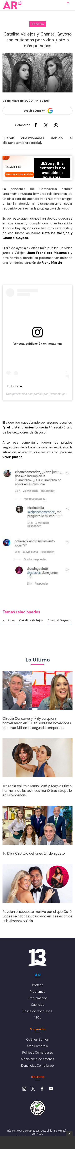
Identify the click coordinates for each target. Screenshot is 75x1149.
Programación (38, 998)
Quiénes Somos (37, 1039)
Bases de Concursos (37, 1011)
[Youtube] (51, 1089)
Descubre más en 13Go (19, 174)
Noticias (8, 620)
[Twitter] (33, 1089)
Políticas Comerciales (37, 1052)
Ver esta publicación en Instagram (37, 343)
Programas (37, 992)
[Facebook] (42, 1089)
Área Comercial (37, 1046)
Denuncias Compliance (37, 1065)
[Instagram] (24, 1089)
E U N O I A (14, 386)
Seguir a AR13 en (34, 110)
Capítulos (37, 1005)
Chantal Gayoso (59, 620)
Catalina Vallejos (31, 620)
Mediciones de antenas (37, 1059)
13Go (37, 1018)
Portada (37, 985)
